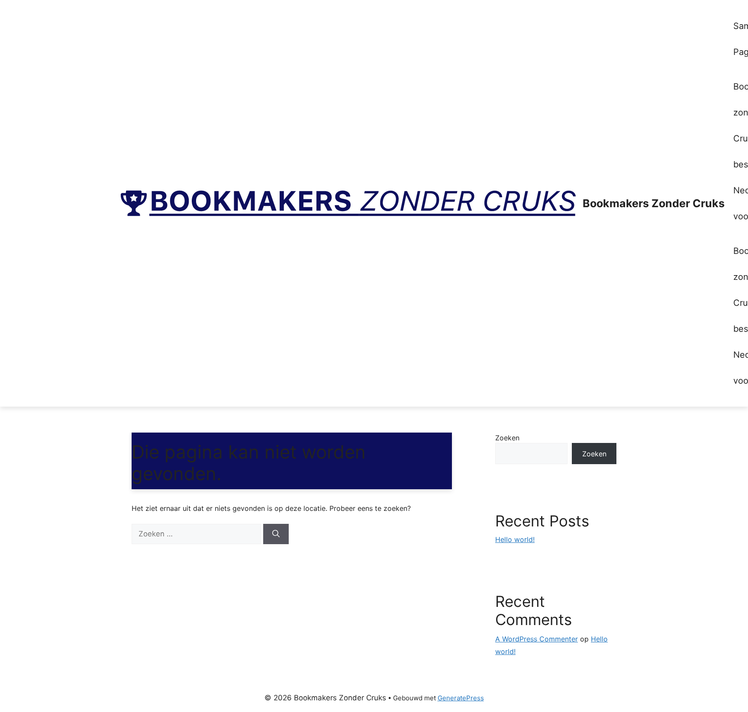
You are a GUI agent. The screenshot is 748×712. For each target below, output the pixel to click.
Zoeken (507, 437)
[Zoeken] (276, 534)
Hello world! (515, 539)
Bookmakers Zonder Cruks (654, 203)
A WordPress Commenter (536, 639)
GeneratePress (461, 698)
